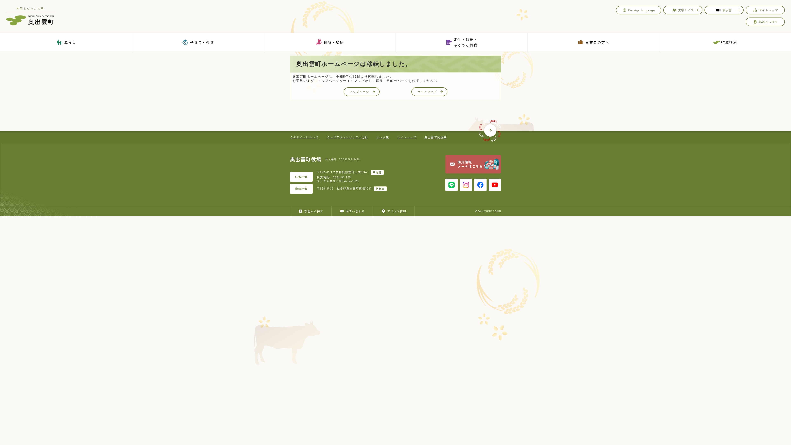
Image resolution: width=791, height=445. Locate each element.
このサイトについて (304, 137)
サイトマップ (427, 91)
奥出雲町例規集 (436, 137)
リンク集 (382, 137)
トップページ (359, 91)
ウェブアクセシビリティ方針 (347, 137)
